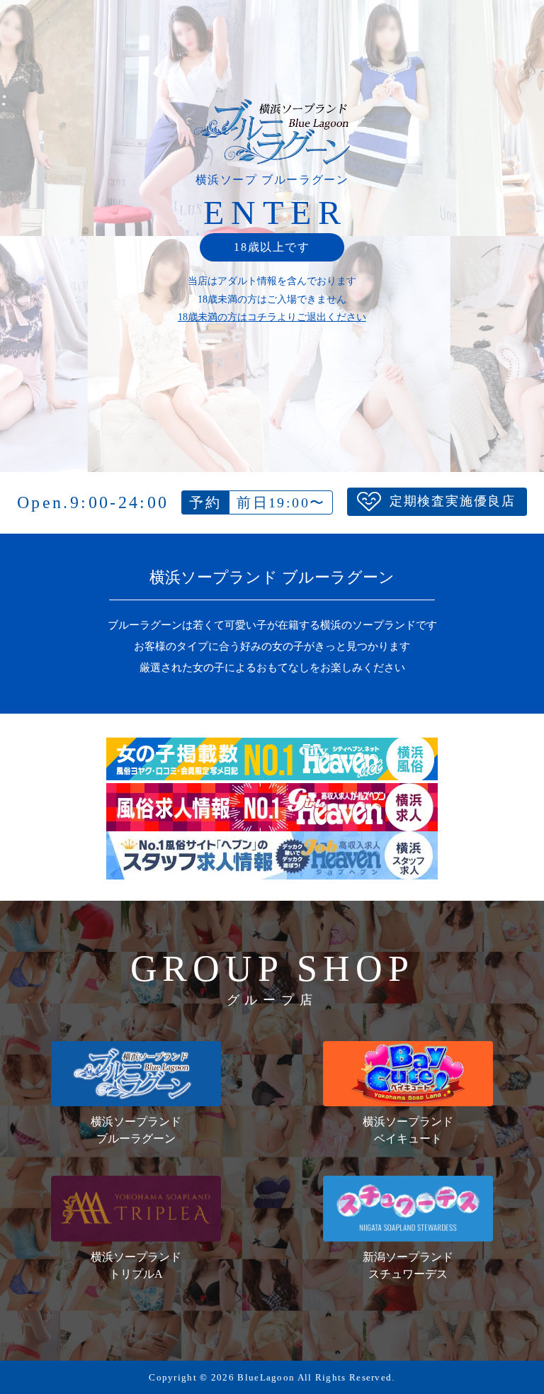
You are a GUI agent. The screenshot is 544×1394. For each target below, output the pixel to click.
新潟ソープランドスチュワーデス (408, 1265)
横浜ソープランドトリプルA (136, 1265)
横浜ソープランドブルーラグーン (136, 1130)
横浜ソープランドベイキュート (408, 1130)
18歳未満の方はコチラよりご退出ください (272, 317)
